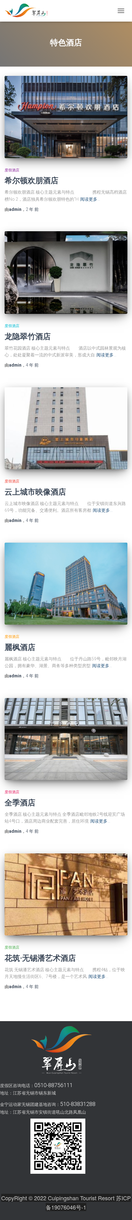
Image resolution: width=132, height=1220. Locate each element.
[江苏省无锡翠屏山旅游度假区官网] (28, 10)
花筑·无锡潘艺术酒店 (40, 958)
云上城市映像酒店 (35, 492)
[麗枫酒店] (66, 584)
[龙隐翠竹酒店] (66, 272)
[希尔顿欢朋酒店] (66, 117)
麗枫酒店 (20, 647)
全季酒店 (20, 802)
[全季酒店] (66, 739)
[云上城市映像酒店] (66, 428)
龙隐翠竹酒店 (28, 336)
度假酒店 (12, 170)
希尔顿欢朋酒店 (31, 180)
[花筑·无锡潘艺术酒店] (66, 894)
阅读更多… (90, 199)
